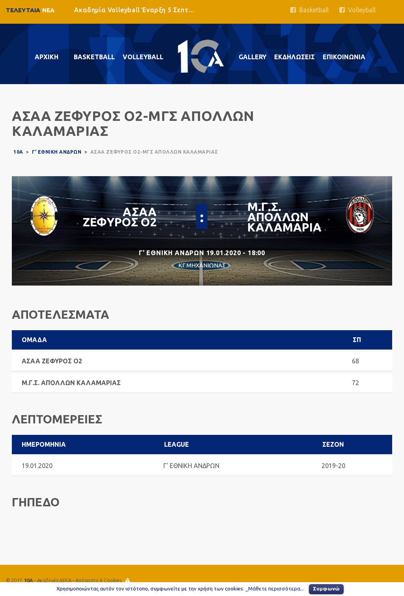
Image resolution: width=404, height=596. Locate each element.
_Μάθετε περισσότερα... (274, 589)
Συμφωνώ (326, 588)
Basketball (312, 9)
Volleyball (360, 9)
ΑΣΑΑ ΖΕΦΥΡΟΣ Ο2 (120, 217)
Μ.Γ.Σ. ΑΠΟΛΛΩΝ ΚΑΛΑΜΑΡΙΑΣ (288, 217)
